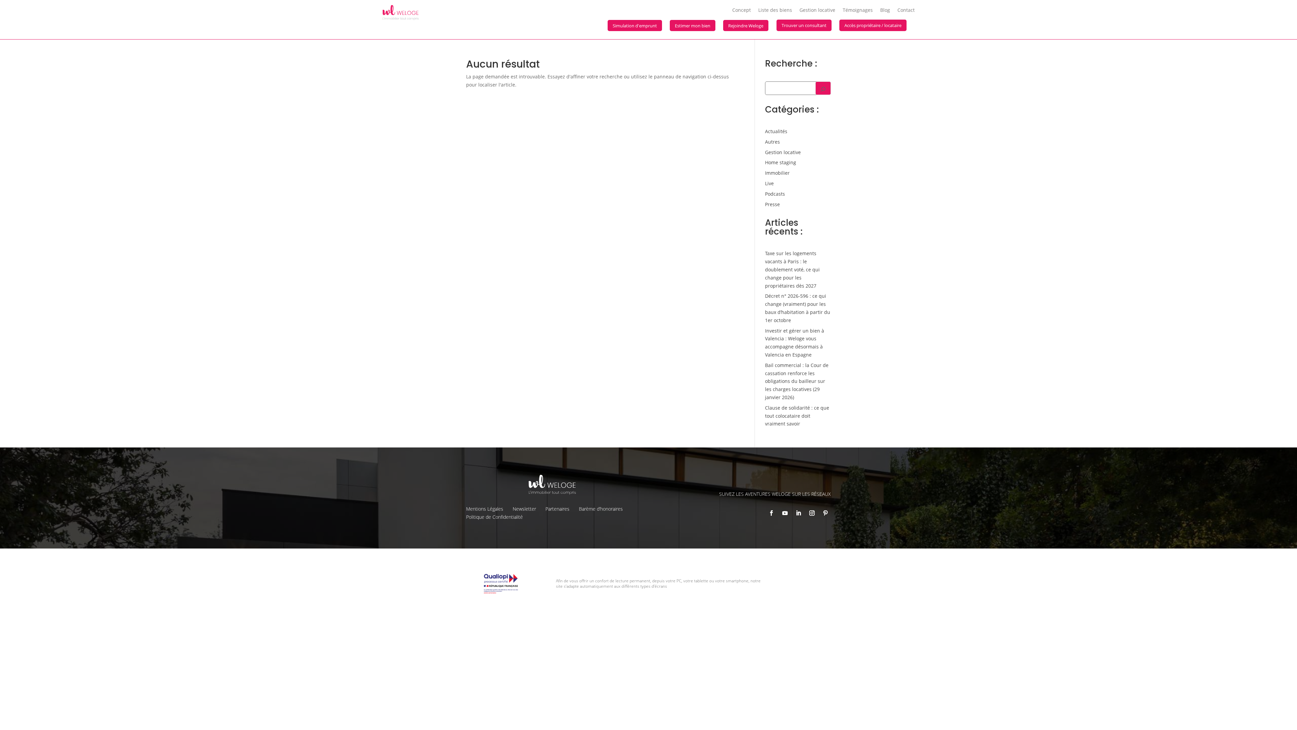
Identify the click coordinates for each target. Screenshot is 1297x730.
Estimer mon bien (692, 26)
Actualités (776, 131)
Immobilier (777, 173)
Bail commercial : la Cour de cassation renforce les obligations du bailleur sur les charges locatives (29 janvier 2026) (797, 381)
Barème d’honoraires (601, 509)
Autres (772, 142)
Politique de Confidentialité (494, 517)
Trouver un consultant (804, 25)
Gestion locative (817, 10)
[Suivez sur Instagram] (812, 513)
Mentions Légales (484, 509)
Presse (772, 204)
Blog (885, 10)
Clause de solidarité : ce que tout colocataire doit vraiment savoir (797, 416)
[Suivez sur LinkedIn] (798, 513)
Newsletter (524, 509)
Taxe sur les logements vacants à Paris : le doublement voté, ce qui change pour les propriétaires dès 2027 (792, 269)
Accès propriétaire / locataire (872, 25)
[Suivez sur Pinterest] (825, 513)
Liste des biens (775, 10)
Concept (741, 10)
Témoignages (858, 10)
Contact (906, 10)
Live (769, 183)
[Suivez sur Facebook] (771, 513)
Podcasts (775, 194)
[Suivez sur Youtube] (785, 513)
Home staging (780, 162)
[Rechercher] (823, 88)
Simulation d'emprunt (635, 26)
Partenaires (557, 509)
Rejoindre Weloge (745, 26)
